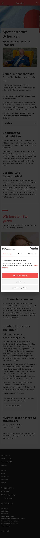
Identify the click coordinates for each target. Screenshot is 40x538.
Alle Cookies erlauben (20, 275)
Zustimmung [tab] (7, 253)
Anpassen (19, 282)
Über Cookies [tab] (32, 253)
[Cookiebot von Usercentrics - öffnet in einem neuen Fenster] (30, 248)
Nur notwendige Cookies (20, 288)
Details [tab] (20, 253)
